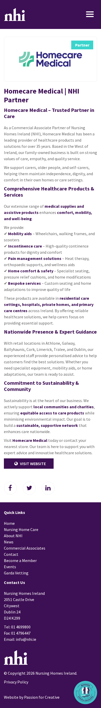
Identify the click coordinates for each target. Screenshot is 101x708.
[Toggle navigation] (82, 14)
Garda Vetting (16, 572)
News (8, 541)
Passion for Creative (42, 697)
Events (10, 566)
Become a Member (20, 560)
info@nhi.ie (26, 639)
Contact (11, 554)
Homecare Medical (29, 440)
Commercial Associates (24, 548)
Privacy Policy (16, 681)
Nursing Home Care (21, 529)
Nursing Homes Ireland (14, 14)
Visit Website (32, 463)
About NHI (13, 535)
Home (9, 523)
